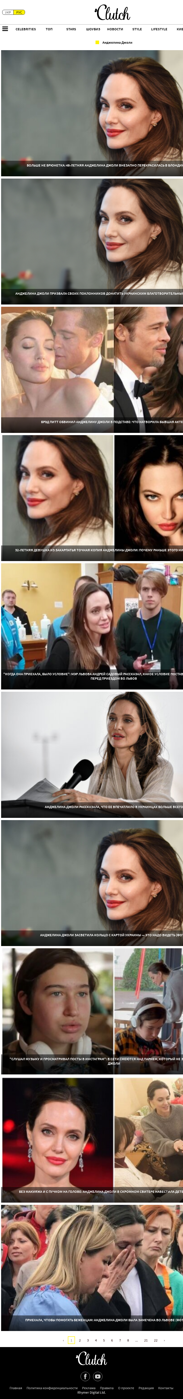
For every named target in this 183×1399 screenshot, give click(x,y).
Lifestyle (159, 29)
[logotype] (112, 12)
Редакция (146, 1388)
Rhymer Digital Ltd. (91, 1392)
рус (19, 12)
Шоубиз (93, 29)
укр (8, 12)
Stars (71, 29)
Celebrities (26, 29)
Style (137, 29)
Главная (16, 1388)
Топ (49, 29)
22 (156, 1340)
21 (146, 1340)
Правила (107, 1388)
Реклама (89, 1388)
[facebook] (85, 1376)
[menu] (5, 29)
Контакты (165, 1388)
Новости (115, 29)
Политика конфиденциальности (52, 1388)
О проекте (126, 1388)
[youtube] (97, 1376)
